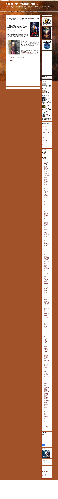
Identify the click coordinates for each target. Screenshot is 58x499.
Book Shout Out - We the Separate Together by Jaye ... (46, 231)
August (45, 164)
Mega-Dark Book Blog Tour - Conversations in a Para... (46, 287)
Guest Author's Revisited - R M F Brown (46, 237)
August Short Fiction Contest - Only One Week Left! (46, 308)
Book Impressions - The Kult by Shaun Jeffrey (46, 259)
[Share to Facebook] (22, 57)
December (45, 159)
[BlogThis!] (21, 57)
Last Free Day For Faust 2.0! (46, 295)
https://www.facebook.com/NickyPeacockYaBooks (28, 52)
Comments (45, 463)
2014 (44, 157)
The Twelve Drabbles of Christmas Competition (47, 106)
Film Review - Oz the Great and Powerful (46, 166)
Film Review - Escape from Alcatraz (46, 202)
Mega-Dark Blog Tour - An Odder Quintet (46, 284)
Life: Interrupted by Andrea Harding (46, 169)
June (45, 421)
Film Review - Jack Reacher (46, 390)
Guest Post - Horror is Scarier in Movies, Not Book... (46, 365)
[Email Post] (18, 57)
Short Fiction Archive (27, 11)
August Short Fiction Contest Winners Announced (46, 204)
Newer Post (9, 87)
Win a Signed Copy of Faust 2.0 (46, 213)
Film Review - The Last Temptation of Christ (46, 254)
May (44, 422)
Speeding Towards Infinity (22, 4)
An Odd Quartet (44, 472)
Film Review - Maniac (46, 316)
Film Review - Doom (46, 379)
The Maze (43, 144)
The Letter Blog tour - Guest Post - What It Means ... (46, 417)
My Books (33, 11)
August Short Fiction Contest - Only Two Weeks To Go (46, 376)
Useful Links (38, 11)
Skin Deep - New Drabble (46, 173)
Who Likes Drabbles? (45, 333)
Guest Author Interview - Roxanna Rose (46, 301)
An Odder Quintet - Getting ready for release (46, 387)
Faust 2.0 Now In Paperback (46, 227)
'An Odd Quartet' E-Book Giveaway (46, 352)
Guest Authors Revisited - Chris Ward (46, 293)
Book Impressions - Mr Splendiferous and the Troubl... (46, 222)
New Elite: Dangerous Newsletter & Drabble (46, 404)
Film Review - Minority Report (46, 248)
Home (8, 11)
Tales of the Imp (44, 140)
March (45, 425)
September (45, 163)
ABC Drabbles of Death (45, 125)
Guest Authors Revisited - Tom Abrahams (46, 185)
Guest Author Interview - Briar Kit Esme (46, 371)
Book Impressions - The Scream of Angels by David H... (46, 341)
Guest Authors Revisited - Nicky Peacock (46, 225)
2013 (44, 158)
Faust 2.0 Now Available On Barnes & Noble (46, 271)
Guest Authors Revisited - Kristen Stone (46, 358)
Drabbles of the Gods (45, 129)
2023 (44, 151)
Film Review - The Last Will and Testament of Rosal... (46, 262)
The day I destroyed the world (46, 143)
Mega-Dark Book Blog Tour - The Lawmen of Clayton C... (46, 298)
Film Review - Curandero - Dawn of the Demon (46, 382)
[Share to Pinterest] (23, 57)
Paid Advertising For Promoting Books (46, 268)
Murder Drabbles (44, 133)
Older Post (37, 87)
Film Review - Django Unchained (46, 188)
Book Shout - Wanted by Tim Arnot (46, 408)
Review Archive (13, 11)
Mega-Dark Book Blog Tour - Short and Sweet (46, 245)
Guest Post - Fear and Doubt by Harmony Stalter (46, 256)
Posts (44, 462)
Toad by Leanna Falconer (46, 320)
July (44, 420)
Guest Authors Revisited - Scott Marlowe (46, 281)
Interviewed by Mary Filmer (46, 394)
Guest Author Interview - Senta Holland (46, 182)
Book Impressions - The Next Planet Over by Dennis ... (46, 323)
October (45, 162)
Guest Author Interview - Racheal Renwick (46, 345)
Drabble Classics (44, 126)
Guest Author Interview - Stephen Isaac (46, 191)
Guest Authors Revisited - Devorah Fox (46, 411)
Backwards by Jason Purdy (46, 273)
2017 (44, 153)
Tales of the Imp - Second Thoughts (46, 339)
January (45, 427)
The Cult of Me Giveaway (46, 171)
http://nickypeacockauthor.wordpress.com (27, 49)
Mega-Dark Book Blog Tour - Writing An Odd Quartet (46, 401)
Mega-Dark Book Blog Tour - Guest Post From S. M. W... (46, 348)
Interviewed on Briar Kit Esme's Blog (46, 368)
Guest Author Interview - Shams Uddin (46, 279)
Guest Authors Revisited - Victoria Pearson (46, 336)
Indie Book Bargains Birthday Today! (46, 276)
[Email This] (20, 57)
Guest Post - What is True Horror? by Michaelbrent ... (46, 198)
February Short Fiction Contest (48, 83)
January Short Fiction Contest (48, 98)
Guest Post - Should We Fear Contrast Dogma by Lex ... (46, 210)
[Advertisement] (29, 487)
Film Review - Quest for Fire (46, 207)
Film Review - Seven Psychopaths (46, 311)
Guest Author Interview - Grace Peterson (46, 243)
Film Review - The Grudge (46, 329)
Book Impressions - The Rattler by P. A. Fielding (46, 374)
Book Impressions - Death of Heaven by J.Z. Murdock (46, 176)
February (45, 426)
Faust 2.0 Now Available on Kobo (46, 240)
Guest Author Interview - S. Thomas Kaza (46, 216)
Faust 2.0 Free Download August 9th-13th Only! (46, 326)
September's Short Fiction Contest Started (46, 251)
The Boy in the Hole (45, 141)
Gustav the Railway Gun (45, 132)
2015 (44, 156)
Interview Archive (19, 11)
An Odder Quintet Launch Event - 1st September (46, 195)
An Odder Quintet (44, 474)
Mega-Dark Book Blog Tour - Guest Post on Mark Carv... (46, 355)
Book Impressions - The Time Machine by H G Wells (46, 304)
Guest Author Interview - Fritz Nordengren (46, 234)
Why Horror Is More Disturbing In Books (46, 318)
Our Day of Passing (45, 471)
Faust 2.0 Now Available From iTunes (46, 219)
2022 (44, 152)
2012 (44, 429)
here (31, 18)
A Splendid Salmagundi (45, 475)
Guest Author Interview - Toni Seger (46, 398)
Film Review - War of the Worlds (46, 331)
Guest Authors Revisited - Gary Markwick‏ (46, 179)
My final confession (45, 137)
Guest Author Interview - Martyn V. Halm (46, 290)
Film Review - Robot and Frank (46, 265)
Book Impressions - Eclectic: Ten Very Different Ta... (46, 361)
